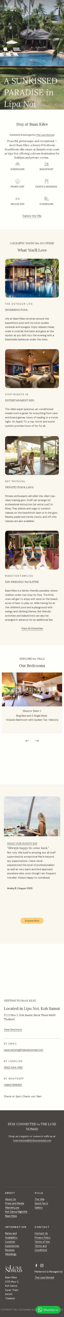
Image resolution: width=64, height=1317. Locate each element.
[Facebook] (36, 1265)
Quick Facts (41, 1203)
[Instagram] (42, 1265)
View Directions (13, 1029)
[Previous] (27, 741)
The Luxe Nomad (45, 134)
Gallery (39, 1207)
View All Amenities (32, 628)
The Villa (39, 1199)
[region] (32, 708)
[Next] (37, 741)
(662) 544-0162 (13, 1067)
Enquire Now (32, 920)
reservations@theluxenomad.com (23, 1049)
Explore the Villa (32, 215)
